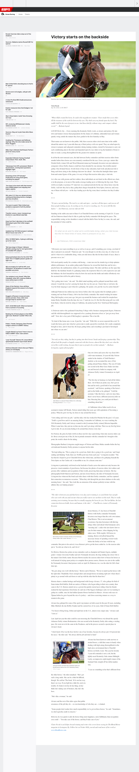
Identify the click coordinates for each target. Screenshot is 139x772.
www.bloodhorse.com (58, 730)
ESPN (5, 9)
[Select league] (6, 3)
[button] (132, 9)
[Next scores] (137, 3)
